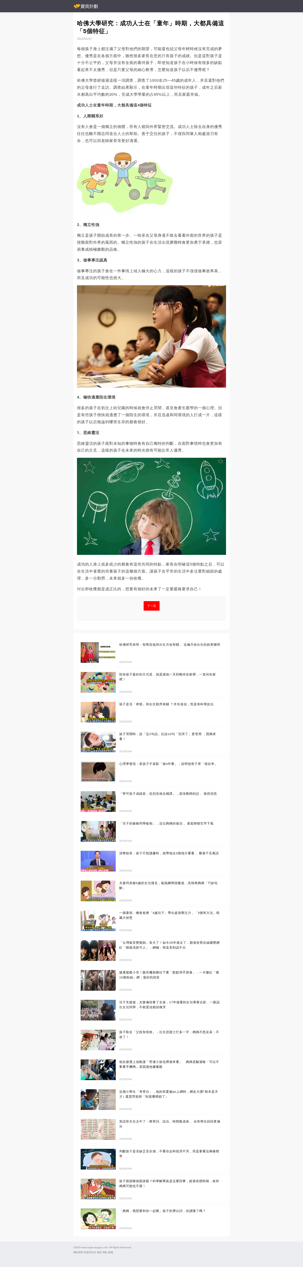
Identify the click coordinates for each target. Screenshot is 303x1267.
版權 (110, 1252)
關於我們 (78, 1252)
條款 (99, 1252)
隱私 (105, 1252)
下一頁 (151, 605)
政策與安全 (90, 1252)
